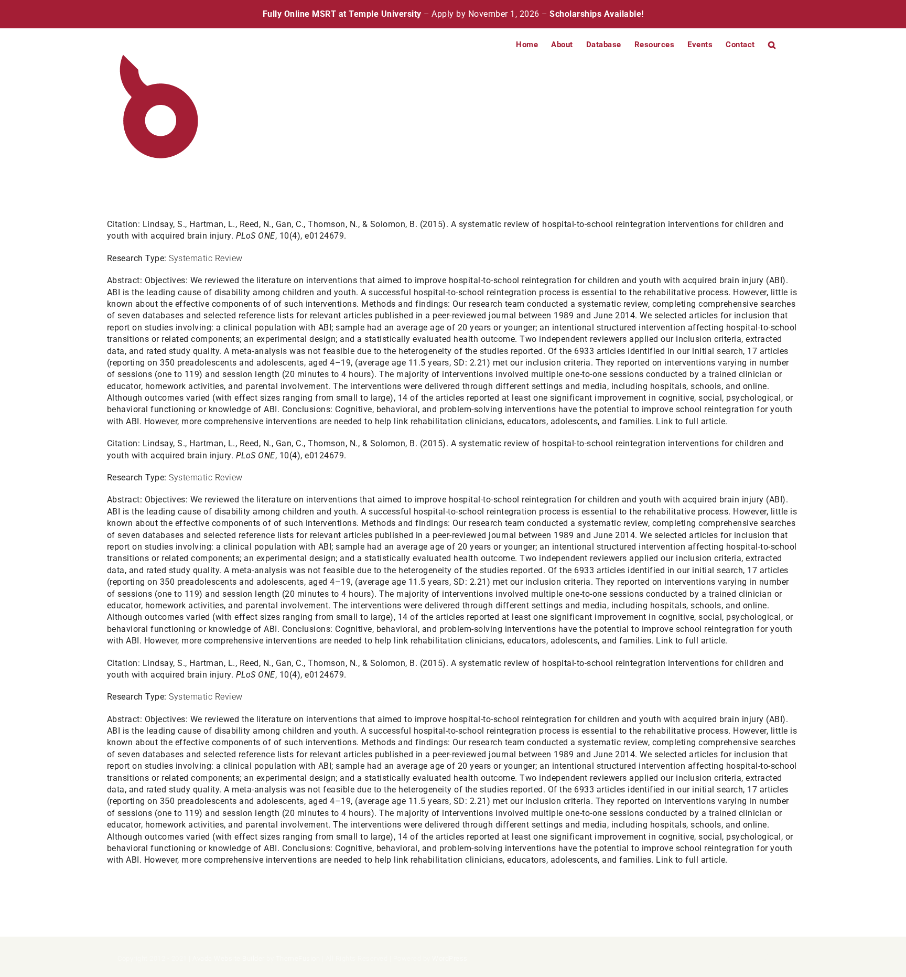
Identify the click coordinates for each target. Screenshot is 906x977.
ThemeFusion (298, 958)
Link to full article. (692, 421)
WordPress (450, 958)
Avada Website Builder (228, 958)
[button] (772, 44)
